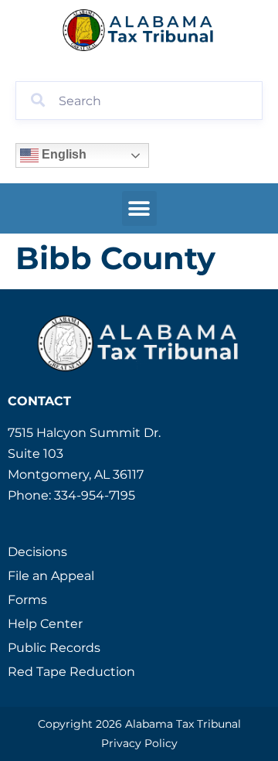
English (62, 154)
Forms (27, 599)
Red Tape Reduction (71, 671)
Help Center (45, 623)
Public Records (54, 647)
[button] (139, 208)
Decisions (37, 551)
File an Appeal (51, 575)
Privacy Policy (139, 743)
